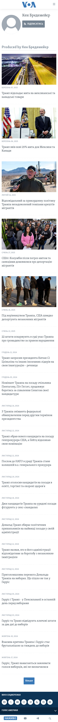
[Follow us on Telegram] (30, 702)
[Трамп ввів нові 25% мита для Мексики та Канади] (29, 123)
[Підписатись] (50, 702)
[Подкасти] (43, 702)
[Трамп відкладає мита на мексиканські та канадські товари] (29, 69)
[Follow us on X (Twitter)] (11, 702)
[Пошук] (50, 718)
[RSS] (37, 702)
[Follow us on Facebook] (4, 702)
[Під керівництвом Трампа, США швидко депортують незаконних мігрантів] (29, 291)
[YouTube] (25, 718)
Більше (29, 681)
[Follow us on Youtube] (17, 702)
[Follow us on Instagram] (24, 702)
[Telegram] (37, 718)
